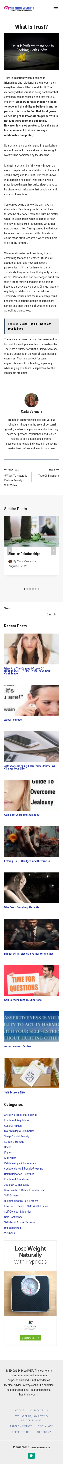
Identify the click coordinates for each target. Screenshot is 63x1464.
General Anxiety (13, 1125)
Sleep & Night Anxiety (16, 1136)
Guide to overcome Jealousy (21, 814)
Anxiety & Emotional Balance (20, 1114)
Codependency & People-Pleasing (23, 1168)
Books (7, 1147)
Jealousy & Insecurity (16, 1184)
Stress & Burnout (14, 1141)
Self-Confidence (13, 1217)
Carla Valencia (31, 411)
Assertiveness (13, 719)
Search (8, 608)
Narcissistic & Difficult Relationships (25, 1190)
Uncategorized (12, 1227)
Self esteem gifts (15, 1092)
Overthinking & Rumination (19, 1131)
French (8, 1152)
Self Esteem (11, 1195)
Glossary (44, 1432)
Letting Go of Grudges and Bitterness (27, 861)
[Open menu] (55, 8)
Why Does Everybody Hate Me (21, 907)
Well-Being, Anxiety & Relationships (31, 1418)
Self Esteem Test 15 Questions (23, 1000)
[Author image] (10, 561)
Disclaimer (45, 1426)
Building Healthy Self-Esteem (21, 1201)
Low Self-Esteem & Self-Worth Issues (26, 1206)
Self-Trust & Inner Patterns (19, 1222)
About (19, 1410)
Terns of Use (21, 1432)
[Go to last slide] (9, 551)
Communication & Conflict (19, 1174)
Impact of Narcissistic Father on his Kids (29, 953)
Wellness (9, 1233)
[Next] (53, 551)
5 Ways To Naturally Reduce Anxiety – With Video (15, 477)
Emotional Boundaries (16, 1179)
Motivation (10, 1158)
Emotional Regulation (16, 1120)
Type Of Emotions (48, 473)
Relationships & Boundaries (20, 1163)
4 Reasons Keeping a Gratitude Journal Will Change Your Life (30, 767)
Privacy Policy (21, 1426)
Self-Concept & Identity (17, 1211)
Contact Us (39, 1410)
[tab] (24, 589)
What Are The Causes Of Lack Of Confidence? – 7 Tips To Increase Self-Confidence (27, 671)
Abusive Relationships (24, 554)
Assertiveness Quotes (17, 1046)
